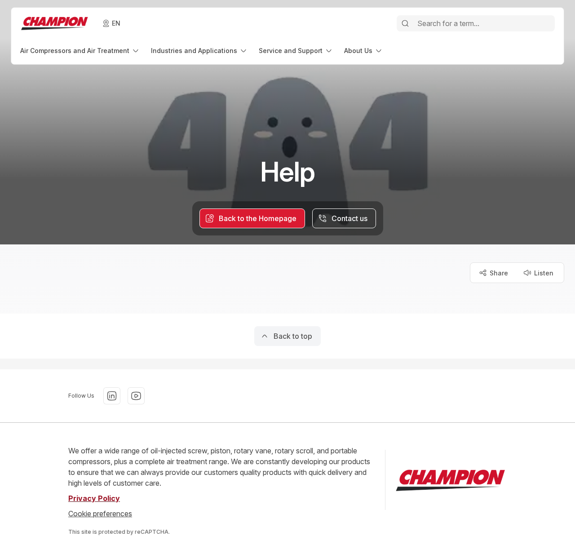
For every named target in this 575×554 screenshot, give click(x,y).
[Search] (405, 23)
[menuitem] (80, 50)
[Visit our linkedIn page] (111, 395)
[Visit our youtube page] (136, 395)
